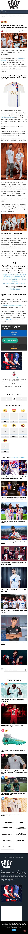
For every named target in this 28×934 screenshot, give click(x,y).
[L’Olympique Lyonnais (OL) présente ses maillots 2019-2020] (14, 577)
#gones (15, 281)
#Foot (24, 279)
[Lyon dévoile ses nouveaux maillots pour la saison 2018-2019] (14, 601)
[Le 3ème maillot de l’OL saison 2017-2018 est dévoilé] (14, 628)
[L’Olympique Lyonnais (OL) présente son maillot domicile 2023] (14, 511)
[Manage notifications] (24, 931)
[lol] (6, 704)
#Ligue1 (18, 279)
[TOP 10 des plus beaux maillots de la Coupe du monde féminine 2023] (14, 784)
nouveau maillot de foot (7, 117)
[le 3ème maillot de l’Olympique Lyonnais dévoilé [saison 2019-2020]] (14, 553)
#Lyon (23, 277)
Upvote (6, 399)
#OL (24, 275)
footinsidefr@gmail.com (9, 880)
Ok (14, 929)
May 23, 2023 (14, 289)
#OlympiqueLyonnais (12, 277)
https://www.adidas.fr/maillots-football (11, 305)
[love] (2, 22)
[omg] (6, 730)
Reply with (25, 670)
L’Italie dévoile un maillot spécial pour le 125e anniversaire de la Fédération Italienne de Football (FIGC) (14, 772)
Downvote (21, 399)
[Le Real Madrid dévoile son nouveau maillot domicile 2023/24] (14, 805)
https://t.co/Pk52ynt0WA (13, 275)
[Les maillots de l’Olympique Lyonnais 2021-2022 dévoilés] (14, 533)
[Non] (13, 932)
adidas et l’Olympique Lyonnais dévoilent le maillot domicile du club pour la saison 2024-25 (14, 477)
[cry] (5, 22)
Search (24, 11)
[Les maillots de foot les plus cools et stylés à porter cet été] (14, 690)
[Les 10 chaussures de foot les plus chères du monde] (14, 739)
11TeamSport (9, 320)
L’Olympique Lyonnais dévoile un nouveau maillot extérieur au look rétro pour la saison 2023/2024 (13, 498)
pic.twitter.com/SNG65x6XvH (14, 283)
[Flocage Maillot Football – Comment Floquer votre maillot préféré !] (14, 714)
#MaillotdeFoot (9, 279)
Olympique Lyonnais (18, 457)
